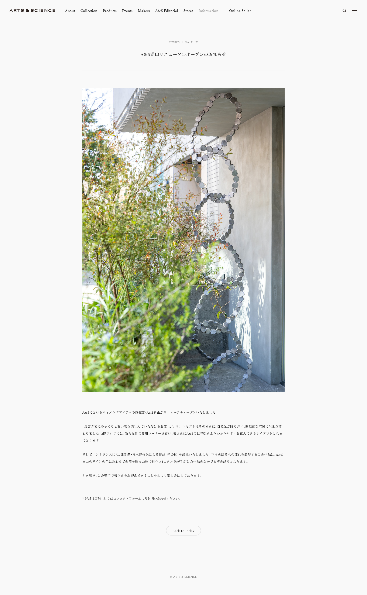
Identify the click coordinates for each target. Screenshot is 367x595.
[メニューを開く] (354, 10)
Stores (188, 10)
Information (209, 10)
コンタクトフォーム (127, 498)
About (70, 10)
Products (110, 10)
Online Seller (240, 10)
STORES (174, 42)
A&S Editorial (166, 10)
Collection (88, 10)
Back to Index (183, 531)
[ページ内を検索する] (344, 10)
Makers (144, 10)
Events (127, 10)
